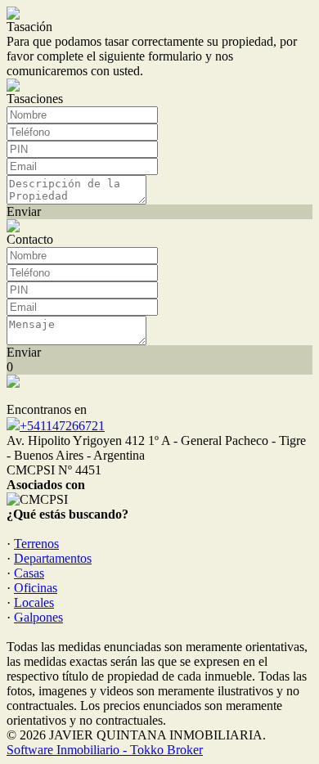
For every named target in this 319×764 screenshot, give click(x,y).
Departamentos (53, 558)
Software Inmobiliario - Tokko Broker (105, 750)
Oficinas (35, 588)
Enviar (24, 211)
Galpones (38, 617)
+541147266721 (62, 426)
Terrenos (36, 544)
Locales (34, 602)
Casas (29, 573)
